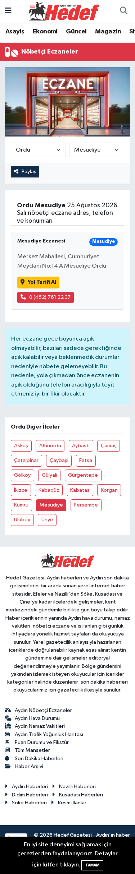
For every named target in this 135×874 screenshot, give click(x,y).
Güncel (76, 31)
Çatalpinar (26, 460)
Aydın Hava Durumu (37, 718)
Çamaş (109, 445)
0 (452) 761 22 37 (50, 297)
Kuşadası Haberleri (81, 794)
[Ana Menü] (8, 11)
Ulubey (22, 519)
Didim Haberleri (30, 794)
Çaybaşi (59, 460)
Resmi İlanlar (72, 802)
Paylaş (29, 171)
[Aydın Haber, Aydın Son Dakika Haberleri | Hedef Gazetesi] (64, 11)
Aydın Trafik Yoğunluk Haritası (49, 734)
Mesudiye (51, 505)
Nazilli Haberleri (77, 786)
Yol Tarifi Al (42, 282)
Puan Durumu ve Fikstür (42, 742)
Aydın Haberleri (30, 786)
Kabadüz (49, 490)
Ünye (47, 519)
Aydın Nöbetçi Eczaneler (43, 710)
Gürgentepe (83, 475)
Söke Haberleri (29, 802)
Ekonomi (45, 31)
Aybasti (81, 445)
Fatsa (85, 460)
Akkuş (21, 445)
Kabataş (80, 490)
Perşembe (86, 505)
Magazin (108, 31)
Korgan (109, 490)
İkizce (20, 490)
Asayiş (14, 31)
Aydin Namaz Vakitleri (40, 726)
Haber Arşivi (29, 766)
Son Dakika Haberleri (39, 758)
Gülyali (49, 475)
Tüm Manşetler (32, 750)
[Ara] (123, 11)
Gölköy (22, 475)
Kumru (21, 505)
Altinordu (50, 445)
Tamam (92, 865)
